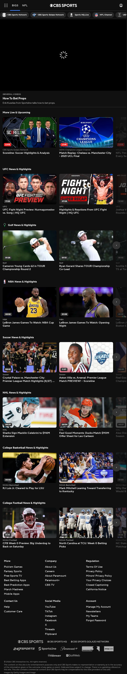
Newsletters (93, 611)
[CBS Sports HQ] (57, 641)
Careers (49, 571)
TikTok (49, 611)
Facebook (51, 620)
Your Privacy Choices (98, 580)
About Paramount (55, 575)
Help (7, 606)
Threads (50, 629)
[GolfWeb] (73, 655)
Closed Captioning (97, 585)
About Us (50, 566)
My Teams (92, 616)
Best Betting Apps (15, 580)
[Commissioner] (91, 648)
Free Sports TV (13, 575)
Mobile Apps (11, 594)
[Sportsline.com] (47, 649)
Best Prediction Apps (16, 585)
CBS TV (49, 585)
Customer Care (13, 611)
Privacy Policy (94, 571)
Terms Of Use (94, 566)
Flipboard (51, 634)
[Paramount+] (69, 649)
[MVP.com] (109, 648)
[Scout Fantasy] (54, 655)
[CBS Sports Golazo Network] (90, 641)
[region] (63, 55)
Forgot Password (96, 620)
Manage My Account (98, 606)
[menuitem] (14, 15)
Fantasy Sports (13, 571)
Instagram (51, 616)
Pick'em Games (13, 566)
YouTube (50, 606)
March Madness (13, 589)
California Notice (96, 589)
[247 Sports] (24, 649)
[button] (6, 5)
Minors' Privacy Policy (99, 575)
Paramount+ (52, 580)
